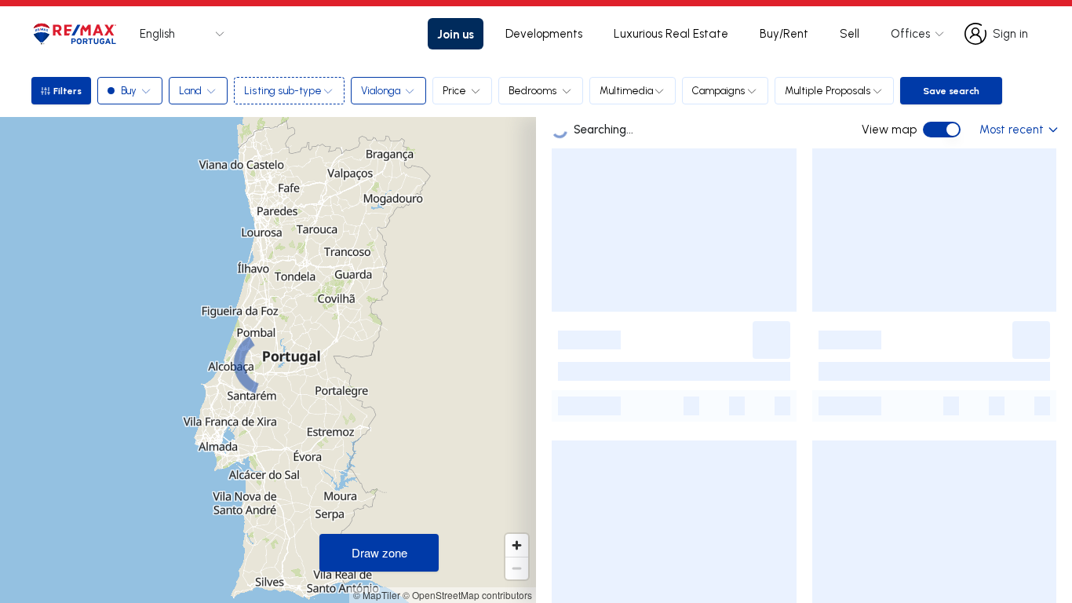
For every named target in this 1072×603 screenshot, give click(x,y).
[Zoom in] (516, 545)
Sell (849, 33)
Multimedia (626, 90)
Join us (455, 34)
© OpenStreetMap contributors (467, 594)
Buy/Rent (784, 33)
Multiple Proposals (828, 90)
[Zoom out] (516, 568)
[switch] (942, 129)
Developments (543, 33)
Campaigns (719, 90)
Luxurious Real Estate (671, 33)
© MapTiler (376, 594)
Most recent (1011, 129)
